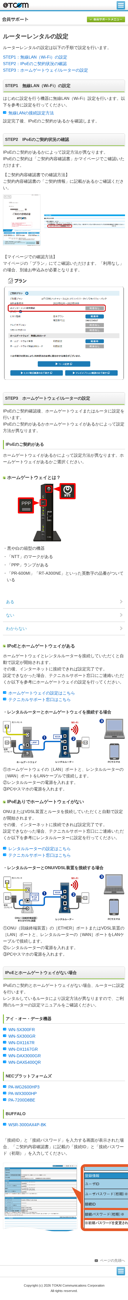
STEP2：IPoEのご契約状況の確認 (35, 64)
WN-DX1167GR (23, 1049)
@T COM (16, 5)
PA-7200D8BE (21, 1100)
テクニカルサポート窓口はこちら (39, 699)
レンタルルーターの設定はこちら (39, 849)
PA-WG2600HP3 (24, 1087)
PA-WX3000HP (22, 1093)
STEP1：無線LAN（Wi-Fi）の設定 (35, 57)
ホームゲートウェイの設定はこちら (41, 693)
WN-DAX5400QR (24, 1062)
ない (10, 615)
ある (10, 602)
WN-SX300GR (21, 1036)
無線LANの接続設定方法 (31, 113)
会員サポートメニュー (106, 20)
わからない (16, 628)
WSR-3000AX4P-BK (27, 1125)
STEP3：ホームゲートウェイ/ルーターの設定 (45, 70)
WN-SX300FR (21, 1030)
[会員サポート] (65, 19)
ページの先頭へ (112, 1260)
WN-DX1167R (21, 1043)
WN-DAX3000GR (24, 1056)
